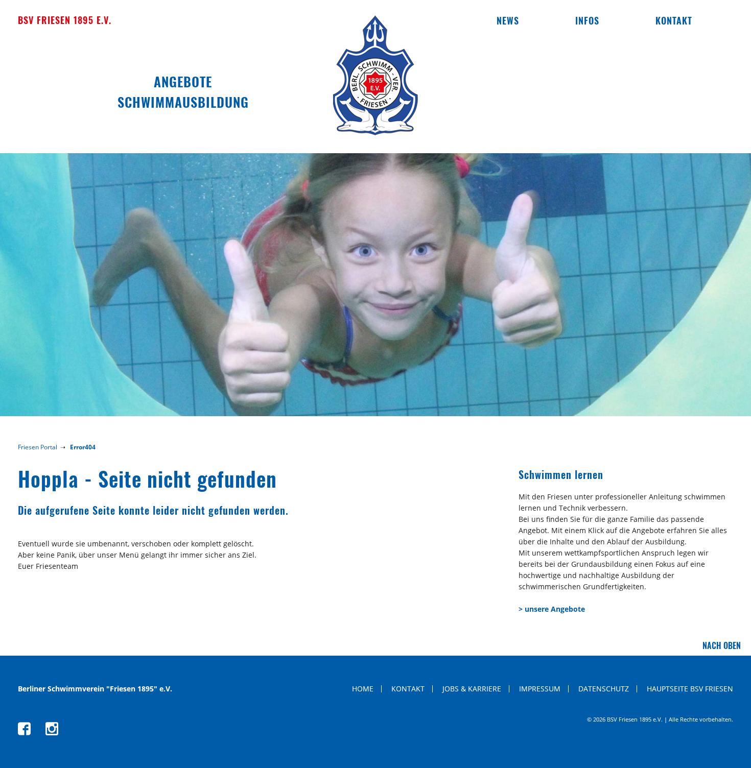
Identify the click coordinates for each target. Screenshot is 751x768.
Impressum (539, 688)
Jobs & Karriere (471, 688)
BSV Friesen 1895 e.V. (64, 20)
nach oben (721, 645)
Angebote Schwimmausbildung (183, 91)
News (508, 20)
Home (362, 688)
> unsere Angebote (552, 609)
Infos (587, 20)
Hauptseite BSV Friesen (690, 688)
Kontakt (673, 20)
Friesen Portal (37, 447)
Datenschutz (603, 688)
